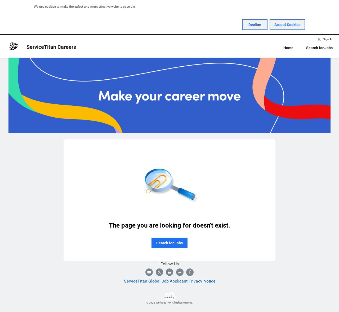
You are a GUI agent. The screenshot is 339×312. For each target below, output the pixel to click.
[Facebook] (190, 272)
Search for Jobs (319, 48)
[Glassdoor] (180, 272)
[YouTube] (149, 272)
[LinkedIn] (169, 272)
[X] (159, 272)
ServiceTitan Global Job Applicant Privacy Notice (169, 281)
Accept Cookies (287, 25)
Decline (254, 25)
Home (288, 48)
